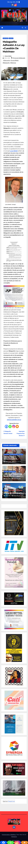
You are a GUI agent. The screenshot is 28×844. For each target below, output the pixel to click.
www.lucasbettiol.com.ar (14, 419)
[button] (22, 27)
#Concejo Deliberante (19, 58)
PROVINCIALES (12, 471)
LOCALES (11, 38)
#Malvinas (13, 62)
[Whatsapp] (10, 426)
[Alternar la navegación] (25, 27)
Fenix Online (8, 56)
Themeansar (14, 836)
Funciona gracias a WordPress (9, 834)
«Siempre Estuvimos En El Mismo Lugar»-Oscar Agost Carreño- (13, 476)
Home (10, 840)
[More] (17, 426)
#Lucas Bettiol (14, 60)
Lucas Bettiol (14, 151)
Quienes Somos (15, 840)
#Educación (6, 60)
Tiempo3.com (11, 801)
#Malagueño (6, 62)
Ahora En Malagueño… (14, 493)
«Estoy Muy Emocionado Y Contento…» (10, 459)
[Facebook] (6, 426)
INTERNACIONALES (14, 454)
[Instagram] (13, 426)
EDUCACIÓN (5, 38)
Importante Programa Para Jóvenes (20, 433)
